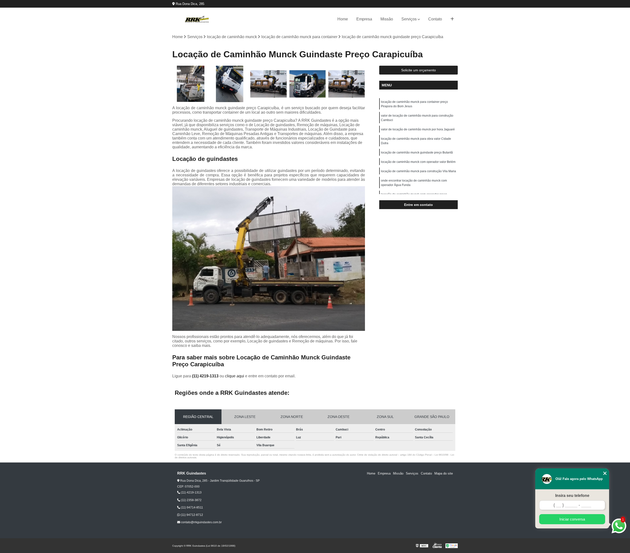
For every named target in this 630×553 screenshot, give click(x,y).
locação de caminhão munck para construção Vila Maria (418, 171)
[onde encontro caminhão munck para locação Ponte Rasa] (346, 84)
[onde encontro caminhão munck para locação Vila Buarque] (268, 84)
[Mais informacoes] (452, 19)
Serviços (409, 19)
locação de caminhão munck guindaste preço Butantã (417, 152)
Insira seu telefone (572, 495)
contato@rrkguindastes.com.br (201, 522)
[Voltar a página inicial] (196, 19)
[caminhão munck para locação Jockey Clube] (307, 84)
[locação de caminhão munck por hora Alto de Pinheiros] (229, 84)
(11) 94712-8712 (191, 515)
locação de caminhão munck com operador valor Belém (418, 162)
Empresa (364, 19)
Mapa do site (443, 473)
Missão (386, 19)
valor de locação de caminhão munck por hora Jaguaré (418, 129)
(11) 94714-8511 (191, 507)
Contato (435, 19)
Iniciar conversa (572, 519)
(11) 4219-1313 (206, 376)
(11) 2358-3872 (191, 500)
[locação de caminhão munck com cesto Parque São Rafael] (190, 84)
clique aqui (234, 376)
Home (342, 19)
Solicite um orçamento (418, 70)
